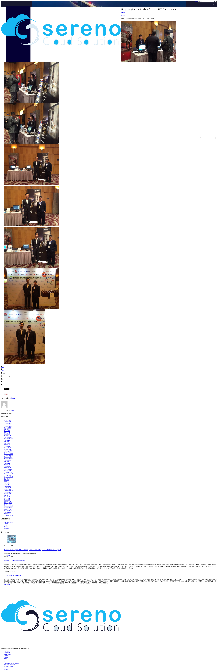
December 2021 (8, 472)
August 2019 (7, 512)
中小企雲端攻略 (9, 666)
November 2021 (8, 474)
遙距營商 (7, 669)
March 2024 (7, 447)
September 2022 (8, 458)
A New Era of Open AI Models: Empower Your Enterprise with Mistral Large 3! (32, 550)
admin (2, 367)
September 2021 (8, 477)
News (5, 525)
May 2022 (7, 464)
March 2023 (7, 449)
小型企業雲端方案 (209, 120)
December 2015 (8, 515)
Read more (7, 555)
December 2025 (8, 421)
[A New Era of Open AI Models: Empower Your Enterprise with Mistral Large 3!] (11, 543)
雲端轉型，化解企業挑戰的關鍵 (15, 561)
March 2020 (7, 501)
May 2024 (7, 444)
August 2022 (7, 460)
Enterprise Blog (8, 522)
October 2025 (7, 425)
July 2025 (6, 429)
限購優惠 (7, 528)
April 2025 (7, 434)
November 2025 (8, 423)
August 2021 (7, 478)
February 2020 (8, 503)
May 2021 (7, 483)
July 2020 (6, 495)
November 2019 (8, 507)
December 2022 (8, 454)
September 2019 (8, 510)
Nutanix (6, 526)
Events (123, 15)
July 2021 (6, 480)
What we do (7, 654)
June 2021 (7, 481)
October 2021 (7, 475)
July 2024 (6, 441)
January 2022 (7, 470)
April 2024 (7, 446)
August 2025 (7, 428)
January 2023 (7, 452)
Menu (196, 1)
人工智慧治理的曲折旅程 (12, 575)
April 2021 (7, 484)
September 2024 (8, 438)
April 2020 (7, 500)
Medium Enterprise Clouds (205, 70)
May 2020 (7, 498)
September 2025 (8, 426)
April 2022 (7, 466)
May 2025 (7, 432)
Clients (6, 655)
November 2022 (8, 455)
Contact (6, 657)
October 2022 (7, 457)
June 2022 (7, 463)
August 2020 (7, 493)
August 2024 (7, 440)
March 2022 (7, 467)
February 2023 (8, 451)
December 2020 (8, 490)
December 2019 (8, 506)
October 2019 (7, 509)
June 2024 (7, 443)
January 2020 (7, 504)
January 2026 (7, 420)
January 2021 (7, 489)
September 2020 (8, 492)
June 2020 (7, 497)
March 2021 (7, 486)
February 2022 (8, 469)
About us (6, 651)
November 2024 (8, 437)
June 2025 (7, 431)
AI (213, 5)
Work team (7, 652)
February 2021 (8, 487)
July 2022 (6, 461)
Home (123, 12)
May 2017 (7, 513)
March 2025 (7, 435)
